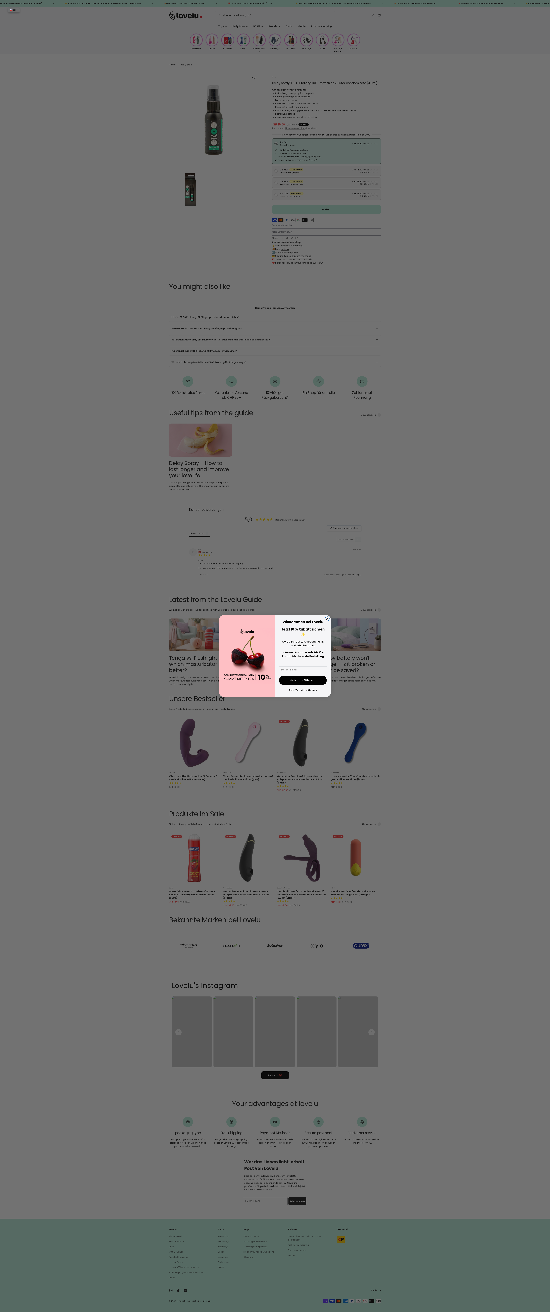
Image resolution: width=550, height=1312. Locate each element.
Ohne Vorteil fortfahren (303, 690)
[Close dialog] (327, 619)
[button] (14, 10)
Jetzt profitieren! (303, 680)
